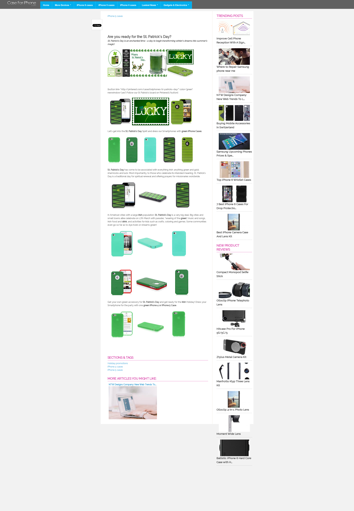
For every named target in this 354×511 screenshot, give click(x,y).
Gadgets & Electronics (176, 5)
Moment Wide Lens (229, 433)
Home (46, 5)
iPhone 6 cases (85, 5)
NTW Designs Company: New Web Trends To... (132, 384)
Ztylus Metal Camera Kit (231, 356)
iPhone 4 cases (128, 5)
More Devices (62, 5)
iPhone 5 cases (106, 5)
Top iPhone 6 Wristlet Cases (234, 179)
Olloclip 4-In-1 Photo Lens (233, 409)
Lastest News (149, 5)
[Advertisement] (158, 25)
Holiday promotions (118, 363)
